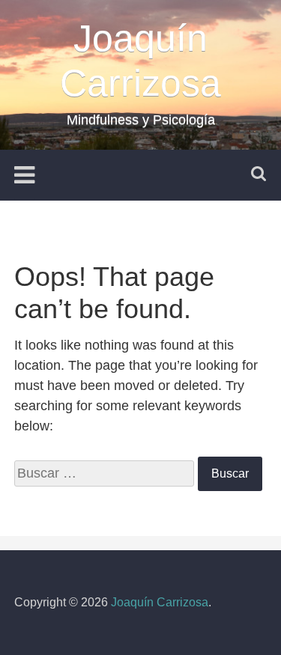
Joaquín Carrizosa (159, 602)
